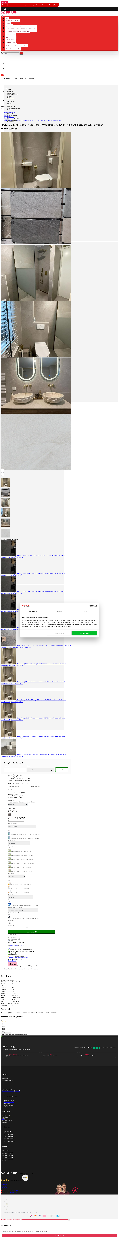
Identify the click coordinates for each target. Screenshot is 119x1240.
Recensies (34, 969)
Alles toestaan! (84, 633)
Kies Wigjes (10, 894)
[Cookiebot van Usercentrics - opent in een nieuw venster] (89, 606)
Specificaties (8, 969)
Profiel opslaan (59, 1235)
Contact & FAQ (12, 961)
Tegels (6, 114)
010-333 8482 (14, 945)
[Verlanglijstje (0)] (1, 108)
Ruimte (6, 117)
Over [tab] (85, 611)
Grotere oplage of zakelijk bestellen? (18, 957)
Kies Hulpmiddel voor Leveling (15, 907)
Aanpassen (58, 633)
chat (21, 945)
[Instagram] (7, 1201)
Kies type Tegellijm (12, 823)
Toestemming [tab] (33, 611)
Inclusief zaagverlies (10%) (17, 793)
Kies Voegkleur (11, 840)
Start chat (10, 948)
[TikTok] (6, 1209)
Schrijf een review (5, 1033)
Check (62, 769)
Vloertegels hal (8, 119)
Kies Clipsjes (11, 873)
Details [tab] (59, 611)
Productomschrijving (22, 969)
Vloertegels (7, 116)
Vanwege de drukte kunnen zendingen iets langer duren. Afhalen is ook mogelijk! (29, 5)
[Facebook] (6, 1199)
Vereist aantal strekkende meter (16, 819)
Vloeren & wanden (9, 112)
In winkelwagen (30, 932)
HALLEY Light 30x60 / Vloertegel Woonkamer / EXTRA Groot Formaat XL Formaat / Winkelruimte (32, 120)
